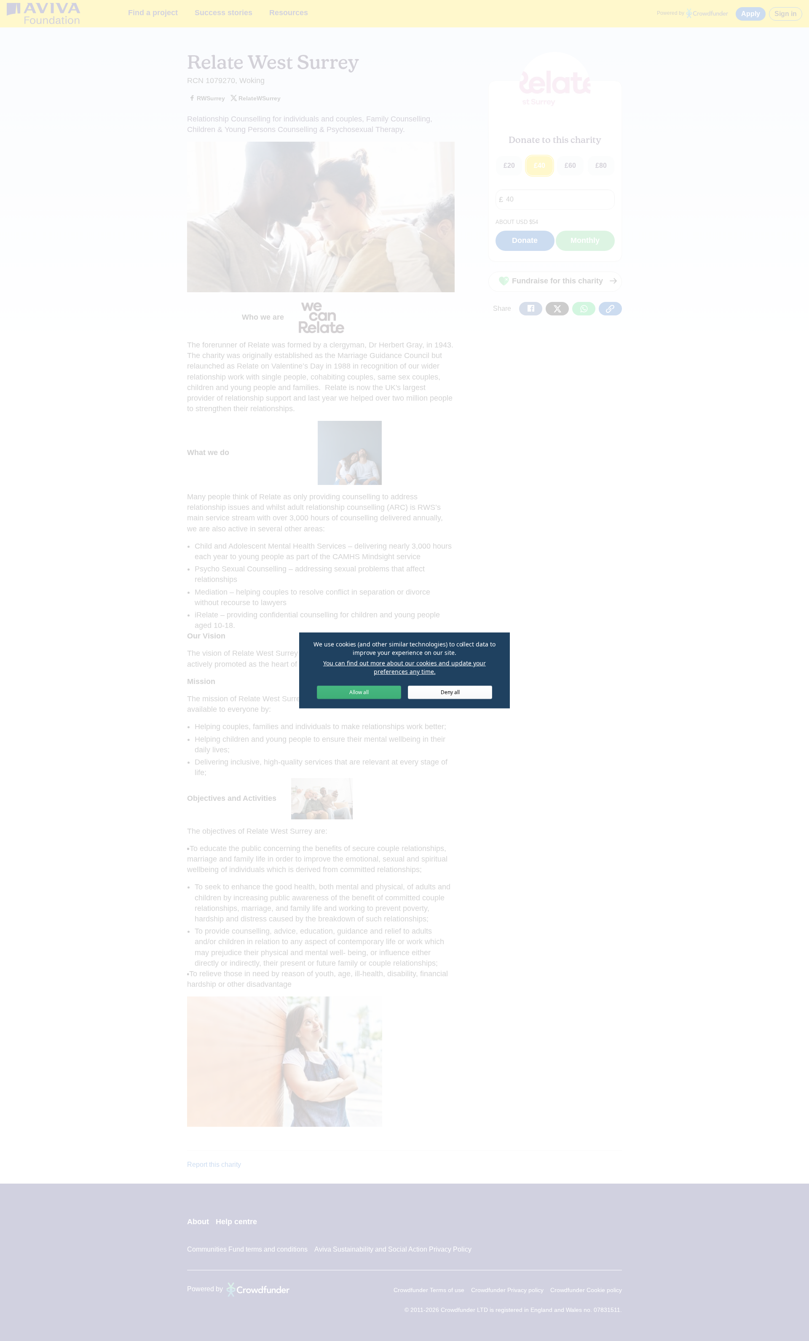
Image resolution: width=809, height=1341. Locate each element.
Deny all (450, 692)
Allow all (359, 692)
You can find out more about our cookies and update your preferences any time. (404, 667)
